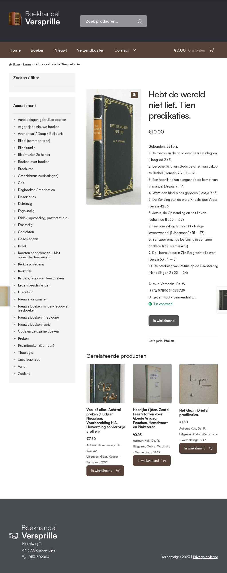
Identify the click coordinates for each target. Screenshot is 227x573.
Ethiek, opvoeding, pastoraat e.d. (43, 218)
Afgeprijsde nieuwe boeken (38, 127)
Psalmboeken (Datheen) (36, 345)
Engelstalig (26, 211)
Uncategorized (29, 359)
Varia (21, 366)
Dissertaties (27, 197)
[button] (134, 95)
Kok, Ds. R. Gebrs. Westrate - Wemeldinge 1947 (151, 431)
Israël (22, 246)
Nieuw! (60, 50)
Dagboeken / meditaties (36, 190)
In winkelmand (163, 321)
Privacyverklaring (205, 557)
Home (15, 50)
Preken (27, 64)
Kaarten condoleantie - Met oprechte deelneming (39, 255)
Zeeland (24, 374)
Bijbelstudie (26, 148)
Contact (121, 50)
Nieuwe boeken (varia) (34, 324)
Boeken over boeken (33, 162)
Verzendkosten (90, 50)
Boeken (37, 50)
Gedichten (26, 232)
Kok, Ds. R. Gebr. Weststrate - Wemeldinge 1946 (198, 425)
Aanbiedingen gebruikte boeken (42, 120)
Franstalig (25, 225)
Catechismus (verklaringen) (38, 176)
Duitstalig (25, 204)
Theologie (25, 352)
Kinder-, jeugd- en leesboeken (41, 278)
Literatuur (25, 292)
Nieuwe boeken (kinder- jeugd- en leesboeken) (43, 308)
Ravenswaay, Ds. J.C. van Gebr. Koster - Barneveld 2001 (105, 436)
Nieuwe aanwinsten (32, 299)
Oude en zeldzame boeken (38, 331)
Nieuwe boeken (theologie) (38, 317)
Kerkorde (25, 271)
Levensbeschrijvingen (34, 285)
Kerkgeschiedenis (31, 264)
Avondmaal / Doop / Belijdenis (40, 134)
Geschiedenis (28, 239)
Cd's (21, 183)
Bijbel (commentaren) (34, 141)
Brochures (25, 169)
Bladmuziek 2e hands (34, 155)
